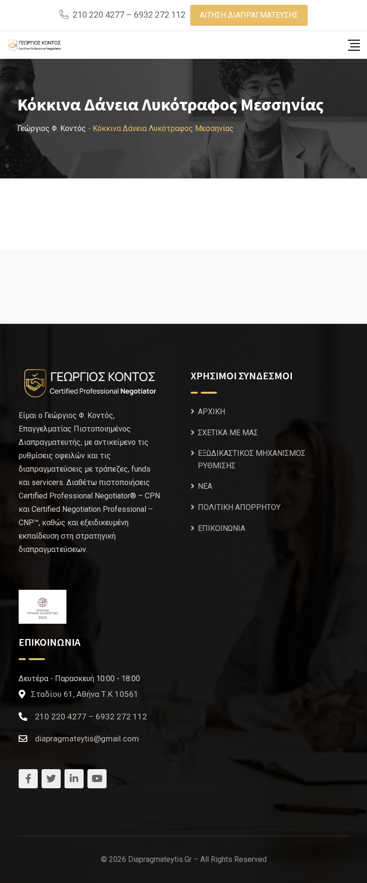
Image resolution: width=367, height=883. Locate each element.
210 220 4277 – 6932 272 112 (129, 15)
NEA (205, 486)
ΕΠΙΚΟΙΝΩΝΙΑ (221, 528)
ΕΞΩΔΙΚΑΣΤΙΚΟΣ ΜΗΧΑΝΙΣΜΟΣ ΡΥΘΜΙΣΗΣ (251, 459)
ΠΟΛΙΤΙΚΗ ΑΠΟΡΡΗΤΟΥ (239, 507)
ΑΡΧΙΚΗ (211, 411)
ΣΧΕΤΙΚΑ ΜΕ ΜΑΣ (228, 432)
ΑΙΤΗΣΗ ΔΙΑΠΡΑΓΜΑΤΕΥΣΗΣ (249, 15)
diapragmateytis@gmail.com (87, 738)
